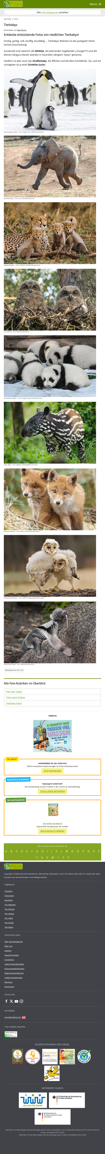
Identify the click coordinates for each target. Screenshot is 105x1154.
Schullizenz (9, 959)
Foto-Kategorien (50, 12)
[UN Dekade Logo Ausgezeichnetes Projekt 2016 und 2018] (68, 1056)
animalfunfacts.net (12, 1017)
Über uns (8, 946)
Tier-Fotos (8, 918)
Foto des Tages (14, 691)
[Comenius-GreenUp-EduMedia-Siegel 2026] (18, 1056)
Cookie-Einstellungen (13, 977)
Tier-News (8, 927)
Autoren (7, 950)
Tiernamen (9, 895)
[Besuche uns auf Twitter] (11, 1001)
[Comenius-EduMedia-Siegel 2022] (33, 1056)
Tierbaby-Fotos (14, 703)
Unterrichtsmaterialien (14, 964)
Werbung (8, 982)
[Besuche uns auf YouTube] (16, 1001)
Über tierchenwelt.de (13, 941)
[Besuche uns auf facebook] (6, 1001)
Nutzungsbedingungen (14, 968)
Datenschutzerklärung (14, 973)
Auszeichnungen (11, 955)
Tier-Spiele (9, 923)
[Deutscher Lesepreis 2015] (50, 1056)
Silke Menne (21, 30)
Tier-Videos (9, 913)
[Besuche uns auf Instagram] (21, 1001)
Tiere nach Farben (15, 697)
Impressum (9, 986)
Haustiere (8, 900)
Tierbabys (10, 25)
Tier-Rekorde (9, 904)
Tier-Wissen (9, 909)
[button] (95, 4)
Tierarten (8, 891)
